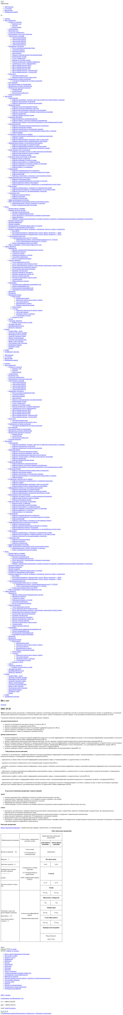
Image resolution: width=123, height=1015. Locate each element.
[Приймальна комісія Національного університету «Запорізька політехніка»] (26, 1013)
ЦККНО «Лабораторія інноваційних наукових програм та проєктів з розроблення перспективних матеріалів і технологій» (52, 219)
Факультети (8, 96)
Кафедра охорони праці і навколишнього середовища (29, 141)
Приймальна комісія (11, 12)
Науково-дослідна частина (17, 210)
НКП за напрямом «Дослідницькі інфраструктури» (25, 245)
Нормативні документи (16, 46)
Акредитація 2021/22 (19, 44)
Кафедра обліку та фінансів (21, 158)
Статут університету (19, 58)
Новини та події (17, 317)
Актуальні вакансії (22, 302)
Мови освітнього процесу (20, 281)
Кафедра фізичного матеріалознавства (24, 119)
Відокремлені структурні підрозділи (20, 34)
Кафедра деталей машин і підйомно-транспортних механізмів (32, 112)
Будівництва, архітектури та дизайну (20, 134)
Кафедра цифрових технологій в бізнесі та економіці (29, 163)
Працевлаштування (14, 295)
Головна (7, 18)
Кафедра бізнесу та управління (22, 167)
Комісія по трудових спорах (21, 60)
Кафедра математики (19, 113)
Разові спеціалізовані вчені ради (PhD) (24, 243)
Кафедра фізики (17, 132)
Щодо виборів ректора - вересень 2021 (25, 70)
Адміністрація (13, 29)
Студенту (15, 308)
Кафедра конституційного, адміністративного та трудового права (33, 189)
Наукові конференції (15, 222)
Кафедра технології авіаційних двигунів (25, 108)
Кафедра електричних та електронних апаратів (27, 129)
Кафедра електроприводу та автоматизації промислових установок (34, 131)
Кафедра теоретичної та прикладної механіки (27, 103)
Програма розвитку (18, 51)
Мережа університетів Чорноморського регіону (27, 250)
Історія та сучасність (15, 22)
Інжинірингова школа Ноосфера (22, 289)
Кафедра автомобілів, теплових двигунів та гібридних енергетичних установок (38, 100)
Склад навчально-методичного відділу (24, 264)
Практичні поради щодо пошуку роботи (29, 300)
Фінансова (11, 291)
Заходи (10, 319)
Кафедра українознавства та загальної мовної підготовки (31, 172)
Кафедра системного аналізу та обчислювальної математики (32, 151)
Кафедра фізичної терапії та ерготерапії (25, 182)
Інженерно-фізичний (15, 117)
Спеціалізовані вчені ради (16, 236)
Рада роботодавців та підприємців (19, 84)
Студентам (8, 8)
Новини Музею (17, 89)
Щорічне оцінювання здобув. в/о (23, 274)
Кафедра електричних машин (22, 127)
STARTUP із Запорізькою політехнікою (21, 227)
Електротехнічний (14, 124)
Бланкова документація (20, 270)
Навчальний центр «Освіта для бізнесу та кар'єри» (28, 203)
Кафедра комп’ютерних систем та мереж (25, 153)
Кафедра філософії (18, 174)
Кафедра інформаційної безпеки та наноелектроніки (29, 146)
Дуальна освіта (17, 279)
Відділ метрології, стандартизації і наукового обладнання (31, 215)
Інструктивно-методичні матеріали (23, 269)
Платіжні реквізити (14, 94)
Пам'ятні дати (16, 24)
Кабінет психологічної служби (22, 322)
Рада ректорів (12, 82)
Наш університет (10, 20)
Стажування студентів (23, 315)
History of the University (16, 341)
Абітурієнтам (9, 7)
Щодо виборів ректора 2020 (21, 67)
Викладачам (8, 10)
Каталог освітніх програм (20, 276)
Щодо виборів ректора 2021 (21, 69)
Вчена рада (12, 74)
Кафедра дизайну (18, 138)
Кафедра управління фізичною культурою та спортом (29, 181)
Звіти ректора (16, 53)
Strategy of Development (16, 338)
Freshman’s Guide (14, 346)
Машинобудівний (14, 105)
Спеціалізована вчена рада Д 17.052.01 (25, 238)
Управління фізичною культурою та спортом (23, 177)
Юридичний (12, 186)
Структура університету (16, 32)
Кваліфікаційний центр (16, 326)
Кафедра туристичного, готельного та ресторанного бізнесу (32, 176)
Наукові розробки (14, 224)
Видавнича (12, 293)
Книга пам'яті (16, 27)
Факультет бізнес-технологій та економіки (22, 157)
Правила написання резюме (25, 305)
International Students (15, 345)
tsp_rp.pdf (13, 949)
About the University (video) (17, 336)
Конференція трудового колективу (19, 79)
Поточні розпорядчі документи (22, 272)
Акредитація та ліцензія (16, 36)
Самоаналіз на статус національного (24, 63)
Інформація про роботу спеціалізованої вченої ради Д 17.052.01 (37, 239)
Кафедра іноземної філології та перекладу (26, 170)
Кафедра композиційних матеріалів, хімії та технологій (30, 139)
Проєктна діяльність (15, 327)
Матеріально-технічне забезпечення (20, 86)
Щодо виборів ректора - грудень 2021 (24, 72)
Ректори (15, 25)
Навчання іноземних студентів (22, 255)
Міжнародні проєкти (19, 251)
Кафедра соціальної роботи (21, 195)
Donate (10, 348)
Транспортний (13, 98)
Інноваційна (12, 283)
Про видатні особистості (20, 93)
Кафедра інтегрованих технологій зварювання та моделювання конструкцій (37, 122)
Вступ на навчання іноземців (21, 258)
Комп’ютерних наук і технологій (19, 150)
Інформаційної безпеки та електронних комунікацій (25, 143)
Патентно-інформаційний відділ (22, 213)
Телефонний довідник (12, 352)
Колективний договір (19, 56)
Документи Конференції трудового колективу (27, 81)
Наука (7, 207)
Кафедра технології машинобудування (24, 106)
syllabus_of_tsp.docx (12, 951)
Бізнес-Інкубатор (17, 217)
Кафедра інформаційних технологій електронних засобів (31, 148)
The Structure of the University (17, 343)
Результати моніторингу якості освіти (24, 277)
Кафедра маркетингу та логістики (23, 165)
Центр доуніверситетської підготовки (24, 205)
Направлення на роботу (24, 303)
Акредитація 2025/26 (19, 37)
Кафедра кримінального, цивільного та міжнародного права (32, 188)
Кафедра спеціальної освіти (21, 179)
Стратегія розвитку (18, 50)
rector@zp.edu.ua (10, 1008)
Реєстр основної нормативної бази (23, 48)
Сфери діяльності (10, 246)
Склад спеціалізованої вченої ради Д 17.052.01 (31, 241)
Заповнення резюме (22, 298)
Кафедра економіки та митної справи (24, 160)
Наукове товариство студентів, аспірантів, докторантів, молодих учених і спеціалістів (36, 229)
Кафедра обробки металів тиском (23, 115)
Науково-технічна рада (15, 220)
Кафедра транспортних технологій (23, 101)
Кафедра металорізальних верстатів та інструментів (29, 110)
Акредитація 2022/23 (19, 43)
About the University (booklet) (17, 333)
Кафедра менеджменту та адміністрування (26, 162)
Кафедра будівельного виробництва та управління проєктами (32, 136)
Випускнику (16, 296)
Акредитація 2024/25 (19, 39)
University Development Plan (17, 339)
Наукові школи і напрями (16, 208)
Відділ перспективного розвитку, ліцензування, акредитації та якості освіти (37, 265)
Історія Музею (17, 91)
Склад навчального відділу (21, 262)
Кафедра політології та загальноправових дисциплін (29, 191)
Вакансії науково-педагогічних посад (24, 77)
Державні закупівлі (14, 324)
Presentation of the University (17, 334)
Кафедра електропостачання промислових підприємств (30, 125)
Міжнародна (12, 248)
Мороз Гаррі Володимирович (10, 828)
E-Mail (7, 350)
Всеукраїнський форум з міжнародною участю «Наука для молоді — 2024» (37, 232)
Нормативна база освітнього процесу (24, 267)
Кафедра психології (18, 196)
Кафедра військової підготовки (18, 200)
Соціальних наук (14, 193)
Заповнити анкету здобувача (25, 314)
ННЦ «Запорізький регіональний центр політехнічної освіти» (28, 201)
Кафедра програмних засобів (21, 155)
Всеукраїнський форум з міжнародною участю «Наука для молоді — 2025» (37, 234)
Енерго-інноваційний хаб (20, 286)
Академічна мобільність (20, 257)
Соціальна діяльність (15, 320)
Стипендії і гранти (18, 253)
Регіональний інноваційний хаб (22, 288)
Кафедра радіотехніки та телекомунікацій (25, 144)
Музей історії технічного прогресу (19, 87)
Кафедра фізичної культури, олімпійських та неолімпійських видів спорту (36, 184)
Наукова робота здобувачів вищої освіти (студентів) (25, 226)
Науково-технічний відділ (20, 212)
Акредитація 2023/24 (19, 41)
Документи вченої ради (20, 75)
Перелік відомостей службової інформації (26, 62)
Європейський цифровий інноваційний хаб (26, 284)
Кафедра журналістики (19, 198)
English (7, 329)
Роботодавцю (16, 307)
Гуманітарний (13, 169)
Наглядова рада (13, 31)
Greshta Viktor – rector (15, 331)
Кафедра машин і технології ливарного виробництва (29, 120)
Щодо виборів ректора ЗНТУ (21, 65)
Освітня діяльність (14, 260)
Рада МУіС (16, 231)
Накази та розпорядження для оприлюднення (27, 55)
